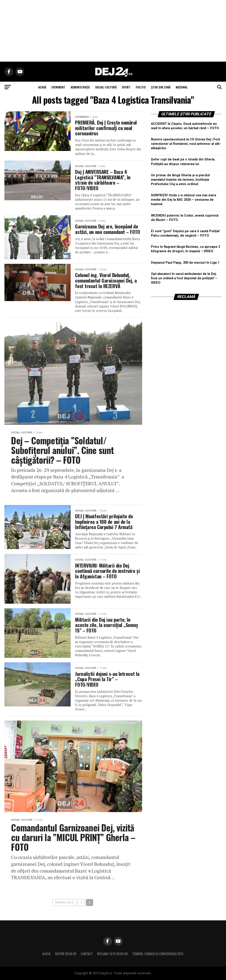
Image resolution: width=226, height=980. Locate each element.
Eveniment (58, 87)
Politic (141, 87)
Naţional (182, 87)
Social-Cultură (106, 87)
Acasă (46, 953)
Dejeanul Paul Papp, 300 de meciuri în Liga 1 (185, 263)
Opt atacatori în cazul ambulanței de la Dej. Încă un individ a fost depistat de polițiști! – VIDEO (184, 278)
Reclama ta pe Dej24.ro (112, 953)
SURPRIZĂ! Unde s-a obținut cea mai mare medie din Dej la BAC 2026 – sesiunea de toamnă (183, 199)
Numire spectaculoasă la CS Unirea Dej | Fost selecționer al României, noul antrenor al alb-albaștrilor (186, 144)
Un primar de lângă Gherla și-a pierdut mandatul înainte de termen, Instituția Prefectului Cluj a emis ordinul (180, 179)
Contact (87, 953)
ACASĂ (42, 87)
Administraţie (80, 87)
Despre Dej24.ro (65, 953)
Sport (126, 87)
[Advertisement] (113, 31)
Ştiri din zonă (160, 87)
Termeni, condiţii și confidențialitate (157, 953)
